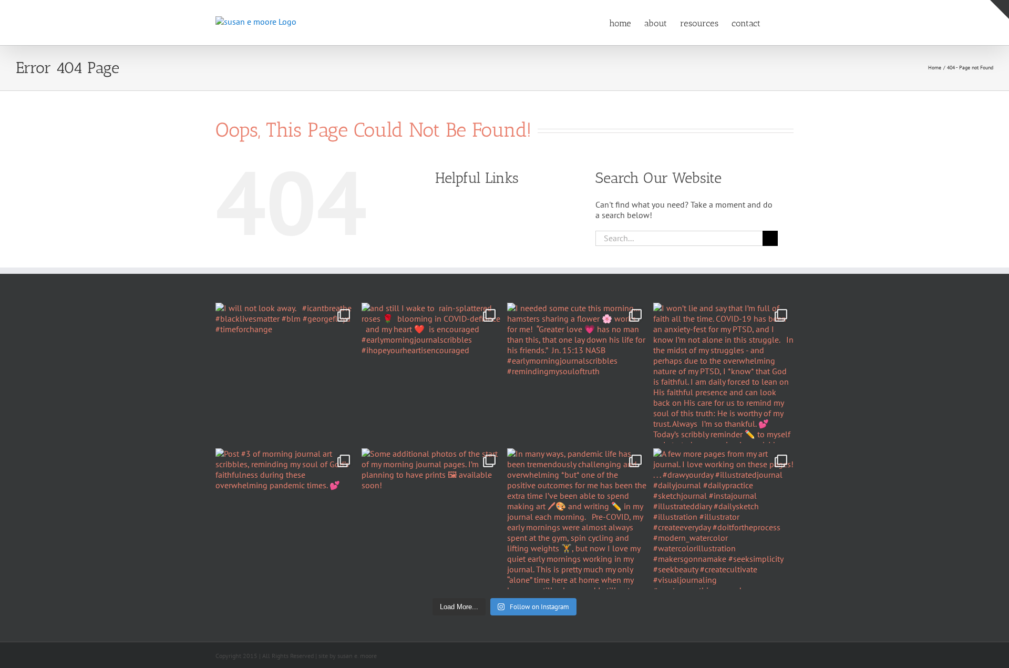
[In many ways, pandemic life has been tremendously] (577, 518)
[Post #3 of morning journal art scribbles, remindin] (285, 518)
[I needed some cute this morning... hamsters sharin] (577, 373)
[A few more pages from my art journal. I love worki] (723, 518)
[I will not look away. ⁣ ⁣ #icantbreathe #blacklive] (285, 373)
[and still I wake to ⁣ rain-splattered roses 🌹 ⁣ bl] (432, 373)
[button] (777, 22)
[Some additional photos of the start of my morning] (432, 518)
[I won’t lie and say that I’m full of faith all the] (723, 373)
